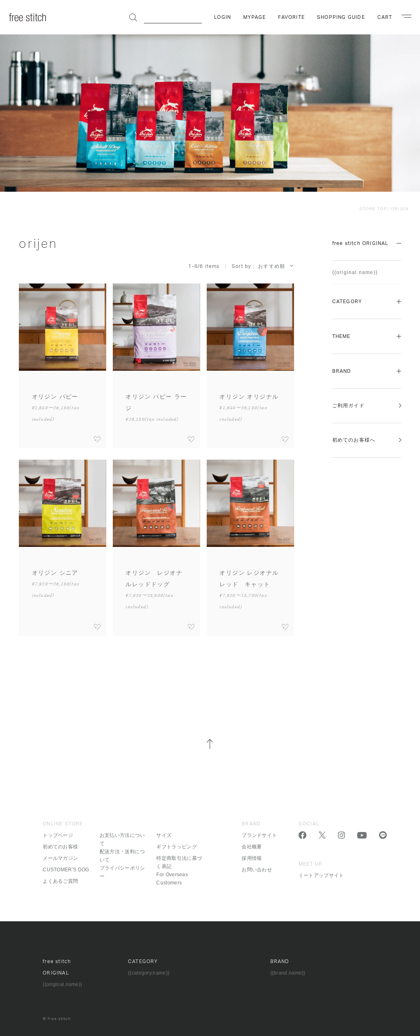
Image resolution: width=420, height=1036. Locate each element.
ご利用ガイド (348, 405)
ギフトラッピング (176, 847)
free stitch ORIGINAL (360, 243)
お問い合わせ (257, 870)
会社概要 (252, 847)
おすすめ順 (271, 266)
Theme (341, 336)
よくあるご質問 (60, 881)
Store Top (373, 208)
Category (347, 301)
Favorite (291, 17)
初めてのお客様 (60, 847)
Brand (342, 371)
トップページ (58, 835)
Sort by (241, 266)
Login (222, 17)
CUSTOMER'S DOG (66, 870)
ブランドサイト (259, 835)
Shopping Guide (341, 17)
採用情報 (252, 858)
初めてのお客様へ (354, 440)
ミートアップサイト (321, 875)
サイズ (163, 835)
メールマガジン (60, 858)
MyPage (254, 17)
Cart (385, 17)
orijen (400, 208)
